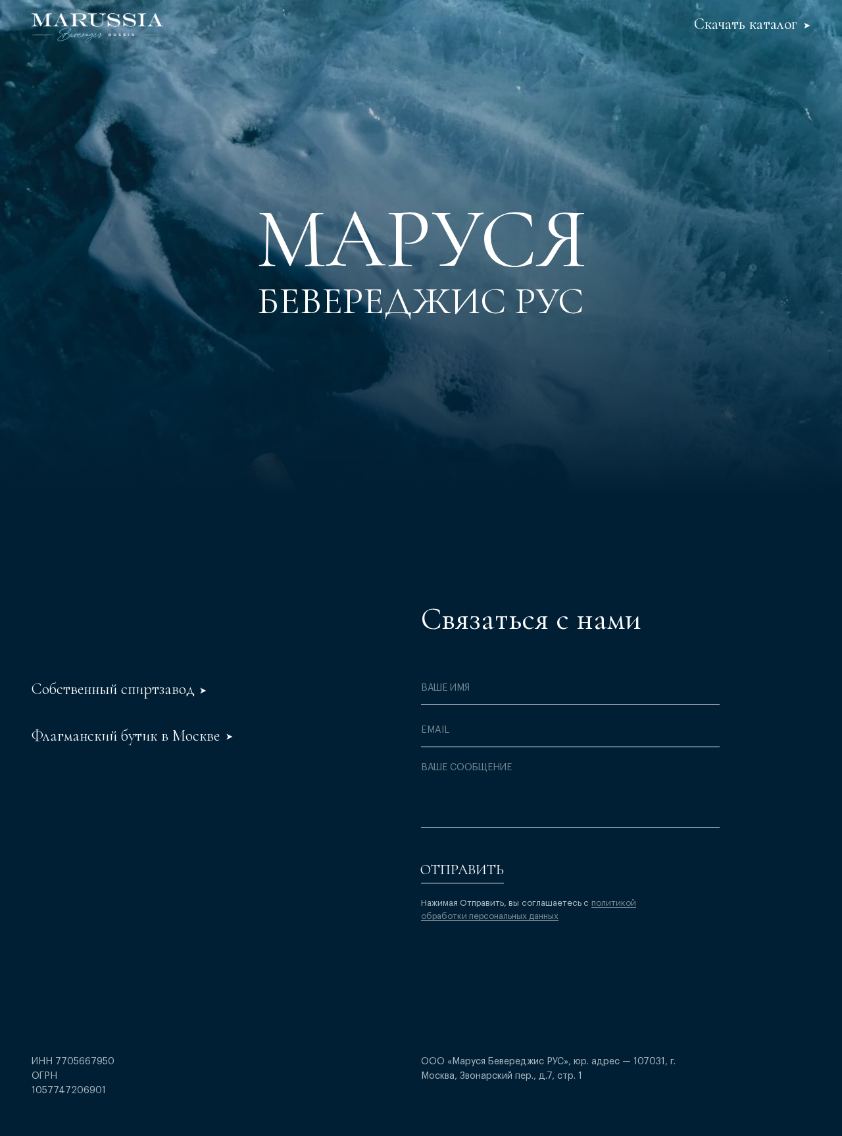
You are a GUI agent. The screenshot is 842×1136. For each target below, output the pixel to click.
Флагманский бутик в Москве (126, 735)
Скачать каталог (745, 24)
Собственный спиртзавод (113, 689)
